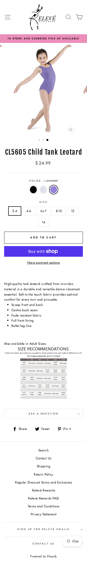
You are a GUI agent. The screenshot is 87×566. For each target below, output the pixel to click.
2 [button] (44, 140)
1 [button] (40, 140)
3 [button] (47, 140)
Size (43, 202)
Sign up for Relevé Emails (43, 529)
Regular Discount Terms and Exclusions (43, 482)
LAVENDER (54, 189)
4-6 (28, 210)
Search (43, 450)
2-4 (14, 210)
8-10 (59, 210)
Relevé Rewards (43, 490)
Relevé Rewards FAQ (43, 498)
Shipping (43, 466)
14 (43, 222)
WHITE (43, 189)
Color (43, 181)
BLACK (33, 189)
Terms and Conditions (43, 506)
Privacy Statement (44, 514)
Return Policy (43, 474)
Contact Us (43, 458)
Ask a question (44, 413)
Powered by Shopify (43, 556)
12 (73, 210)
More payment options (43, 262)
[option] (43, 39)
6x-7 (43, 210)
